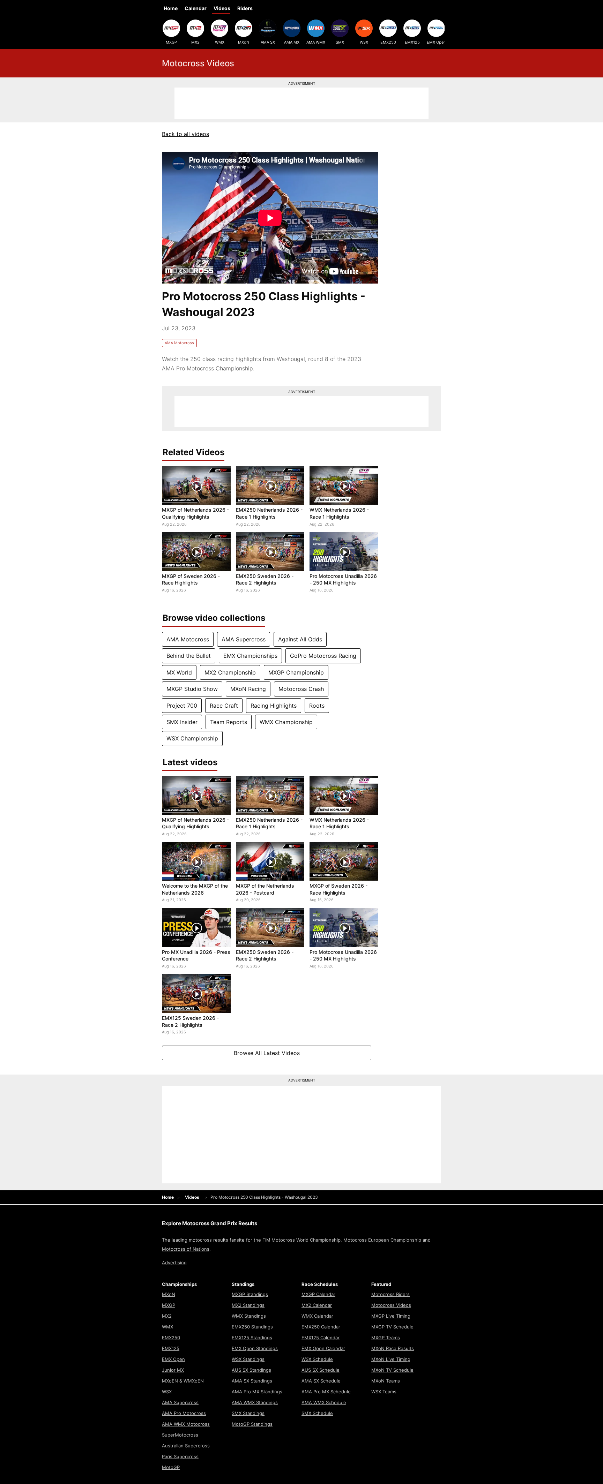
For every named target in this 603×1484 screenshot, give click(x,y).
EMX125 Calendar (321, 1337)
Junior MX (173, 1370)
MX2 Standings (248, 1305)
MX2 (195, 42)
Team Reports (228, 721)
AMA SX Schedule (321, 1381)
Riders (245, 8)
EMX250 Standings (252, 1326)
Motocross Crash (301, 688)
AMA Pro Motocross (184, 1413)
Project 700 (181, 705)
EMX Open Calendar (323, 1348)
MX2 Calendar (317, 1305)
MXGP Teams (385, 1337)
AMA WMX (315, 42)
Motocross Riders (390, 1294)
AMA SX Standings (252, 1381)
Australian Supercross (186, 1445)
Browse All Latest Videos (267, 1052)
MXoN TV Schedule (392, 1370)
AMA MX (291, 42)
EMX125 (412, 42)
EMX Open (436, 42)
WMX (219, 42)
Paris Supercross (180, 1456)
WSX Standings (248, 1359)
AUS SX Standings (251, 1370)
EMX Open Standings (255, 1348)
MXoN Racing (248, 688)
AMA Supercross (244, 639)
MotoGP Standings (252, 1424)
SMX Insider (182, 721)
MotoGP (171, 1467)
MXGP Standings (250, 1294)
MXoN (243, 42)
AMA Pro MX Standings (257, 1391)
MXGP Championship (296, 672)
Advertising (174, 1262)
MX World (179, 672)
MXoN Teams (385, 1381)
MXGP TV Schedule (392, 1326)
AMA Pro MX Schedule (326, 1391)
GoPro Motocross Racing (323, 655)
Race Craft (224, 705)
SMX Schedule (317, 1413)
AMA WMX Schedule (324, 1402)
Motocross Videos (391, 1305)
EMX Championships (250, 655)
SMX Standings (248, 1413)
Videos (222, 8)
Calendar (196, 8)
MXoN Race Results (392, 1348)
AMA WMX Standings (255, 1402)
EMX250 (388, 42)
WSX (364, 42)
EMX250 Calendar (321, 1326)
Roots (317, 705)
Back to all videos (185, 133)
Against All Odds (300, 639)
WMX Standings (249, 1316)
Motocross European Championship (382, 1240)
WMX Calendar (317, 1316)
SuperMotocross (180, 1435)
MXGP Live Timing (390, 1316)
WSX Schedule (317, 1359)
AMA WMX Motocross (186, 1424)
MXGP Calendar (318, 1294)
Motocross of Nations (185, 1249)
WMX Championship (286, 721)
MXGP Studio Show (192, 688)
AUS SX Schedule (321, 1370)
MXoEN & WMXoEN (183, 1381)
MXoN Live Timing (390, 1359)
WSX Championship (192, 738)
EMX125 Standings (252, 1337)
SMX (340, 42)
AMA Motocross (179, 342)
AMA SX (268, 42)
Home (171, 8)
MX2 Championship (230, 672)
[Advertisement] (301, 103)
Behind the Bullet (188, 655)
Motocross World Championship (306, 1240)
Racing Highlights (274, 705)
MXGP (171, 42)
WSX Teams (383, 1391)
